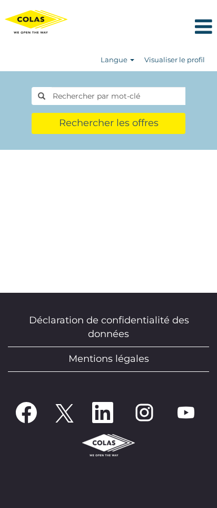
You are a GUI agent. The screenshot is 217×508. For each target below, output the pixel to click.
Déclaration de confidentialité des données (109, 327)
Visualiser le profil (174, 59)
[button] (144, 27)
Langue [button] (115, 59)
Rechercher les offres (109, 123)
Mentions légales (108, 359)
